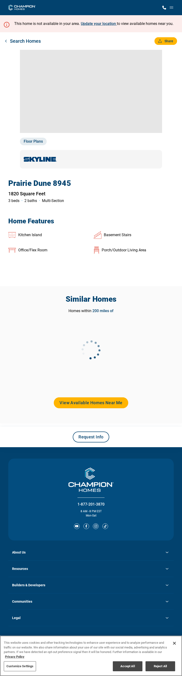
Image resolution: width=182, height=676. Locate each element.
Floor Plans (33, 141)
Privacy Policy (14, 656)
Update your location (99, 23)
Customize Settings (19, 666)
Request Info (90, 436)
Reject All (160, 666)
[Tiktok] (105, 526)
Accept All (127, 666)
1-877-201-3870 (91, 504)
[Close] (174, 643)
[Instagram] (96, 526)
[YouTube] (77, 526)
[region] (91, 656)
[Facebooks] (86, 526)
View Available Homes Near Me (90, 402)
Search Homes (25, 41)
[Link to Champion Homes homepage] (22, 7)
